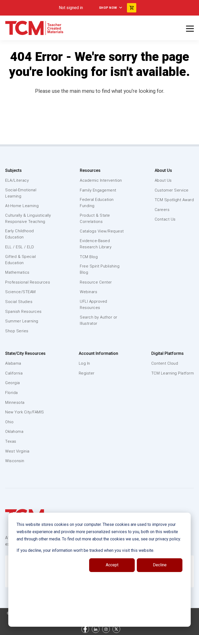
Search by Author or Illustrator (98, 320)
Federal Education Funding (97, 202)
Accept (112, 564)
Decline (160, 564)
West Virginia (17, 451)
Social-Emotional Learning (20, 193)
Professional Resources (27, 282)
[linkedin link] (96, 629)
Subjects (13, 170)
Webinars (88, 292)
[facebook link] (85, 629)
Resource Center (96, 282)
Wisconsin (14, 460)
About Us (163, 170)
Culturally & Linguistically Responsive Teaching (28, 218)
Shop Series (17, 331)
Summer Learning (21, 321)
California (14, 373)
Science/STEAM (20, 292)
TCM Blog (89, 257)
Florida (11, 392)
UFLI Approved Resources (93, 304)
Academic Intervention (101, 180)
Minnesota (15, 402)
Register (87, 373)
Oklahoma (14, 431)
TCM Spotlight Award (174, 199)
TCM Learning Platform (172, 373)
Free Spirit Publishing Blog (99, 269)
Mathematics (17, 272)
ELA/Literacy (17, 180)
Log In (84, 363)
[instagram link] (106, 629)
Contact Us (165, 219)
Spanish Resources (23, 311)
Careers (162, 209)
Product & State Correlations (95, 218)
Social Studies (18, 301)
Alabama (13, 363)
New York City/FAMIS (24, 412)
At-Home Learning (22, 205)
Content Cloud (164, 363)
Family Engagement (98, 190)
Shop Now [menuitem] (108, 8)
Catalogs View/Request (102, 231)
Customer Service (172, 190)
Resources (90, 170)
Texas (10, 441)
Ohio (9, 422)
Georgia (12, 382)
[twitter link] (116, 629)
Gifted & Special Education (20, 259)
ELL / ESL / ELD (19, 247)
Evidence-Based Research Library (95, 243)
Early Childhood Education (19, 234)
